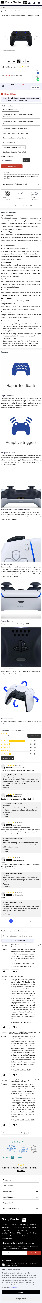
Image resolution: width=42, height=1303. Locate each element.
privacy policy (13, 1287)
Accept (21, 1292)
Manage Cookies (21, 1299)
